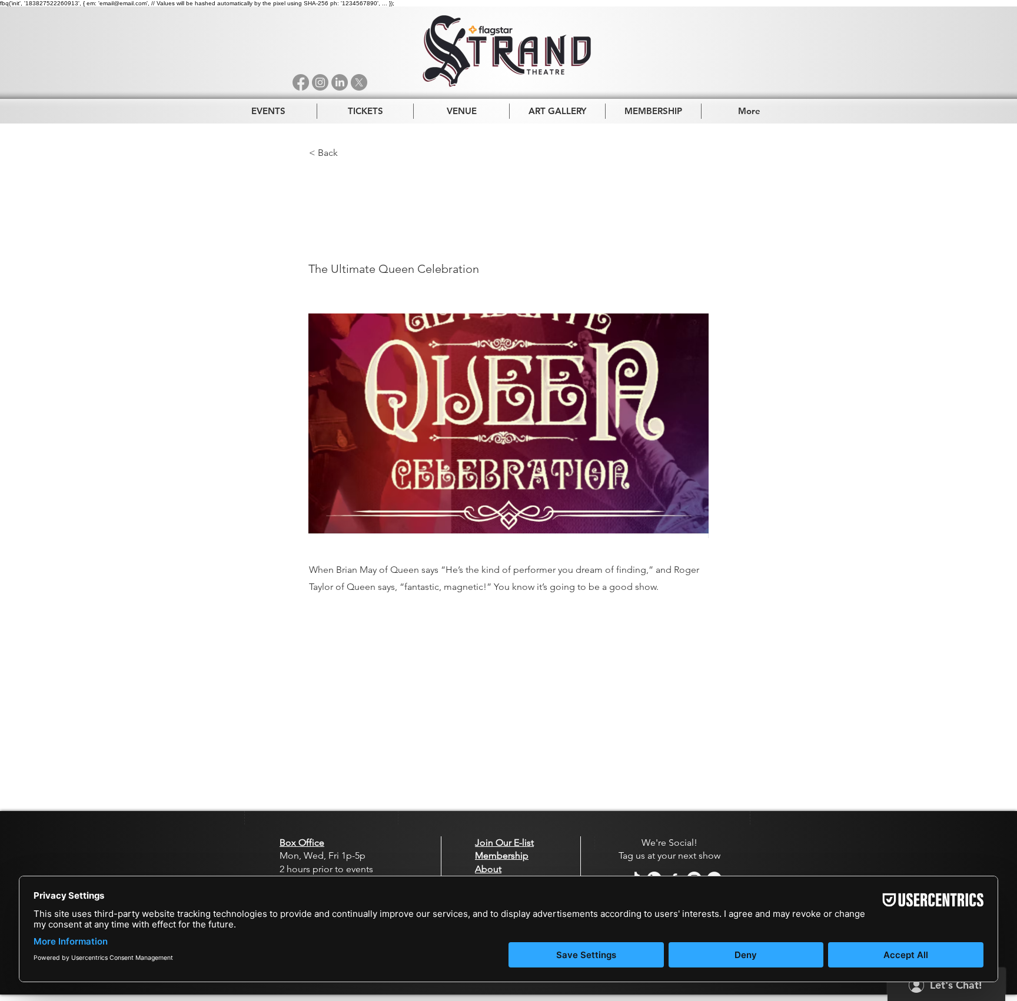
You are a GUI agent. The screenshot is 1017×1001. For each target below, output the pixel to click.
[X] (359, 82)
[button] (348, 153)
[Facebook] (301, 82)
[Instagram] (320, 82)
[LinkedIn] (339, 82)
